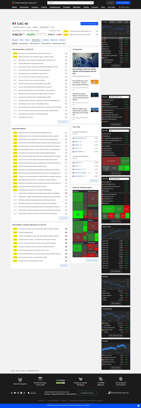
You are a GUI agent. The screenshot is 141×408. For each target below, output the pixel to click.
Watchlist (105, 97)
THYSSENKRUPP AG (109, 184)
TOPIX (105, 57)
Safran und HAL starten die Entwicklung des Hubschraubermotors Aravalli (38, 159)
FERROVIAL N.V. (108, 199)
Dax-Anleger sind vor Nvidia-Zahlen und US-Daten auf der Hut (81, 31)
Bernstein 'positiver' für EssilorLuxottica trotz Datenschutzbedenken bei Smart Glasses (40, 146)
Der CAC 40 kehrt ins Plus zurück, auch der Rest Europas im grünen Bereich (38, 110)
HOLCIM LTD (107, 134)
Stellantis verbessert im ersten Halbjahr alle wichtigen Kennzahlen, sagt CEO (39, 136)
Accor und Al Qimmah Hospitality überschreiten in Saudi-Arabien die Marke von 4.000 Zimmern (40, 206)
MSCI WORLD (107, 62)
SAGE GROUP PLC (109, 196)
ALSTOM (106, 191)
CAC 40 (106, 44)
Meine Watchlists (115, 124)
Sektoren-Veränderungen (82, 187)
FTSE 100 (106, 46)
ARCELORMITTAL (79, 138)
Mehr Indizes (116, 65)
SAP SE (106, 121)
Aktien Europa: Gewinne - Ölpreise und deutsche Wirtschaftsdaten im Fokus (38, 67)
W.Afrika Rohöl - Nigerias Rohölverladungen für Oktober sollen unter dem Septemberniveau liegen (40, 196)
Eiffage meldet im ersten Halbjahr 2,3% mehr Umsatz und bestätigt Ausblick (38, 139)
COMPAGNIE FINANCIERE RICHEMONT (113, 138)
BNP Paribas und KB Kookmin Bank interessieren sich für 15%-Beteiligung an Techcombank (40, 173)
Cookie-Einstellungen (53, 400)
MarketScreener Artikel (58, 43)
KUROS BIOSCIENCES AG (111, 115)
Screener (95, 7)
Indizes (106, 22)
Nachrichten (24, 7)
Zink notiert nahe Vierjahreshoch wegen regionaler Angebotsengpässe (37, 153)
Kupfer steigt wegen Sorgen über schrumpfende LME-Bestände (35, 190)
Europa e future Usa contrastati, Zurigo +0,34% (31, 261)
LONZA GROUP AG (109, 153)
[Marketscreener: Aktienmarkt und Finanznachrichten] (24, 2)
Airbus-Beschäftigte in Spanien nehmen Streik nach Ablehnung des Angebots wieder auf (40, 149)
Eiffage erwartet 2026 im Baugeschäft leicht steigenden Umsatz (35, 132)
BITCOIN (106, 323)
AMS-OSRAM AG (108, 112)
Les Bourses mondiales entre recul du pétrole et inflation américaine (36, 246)
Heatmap (46, 40)
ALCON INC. (107, 146)
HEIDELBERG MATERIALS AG (112, 186)
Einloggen (111, 2)
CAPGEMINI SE (78, 176)
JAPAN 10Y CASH (109, 359)
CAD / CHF (105, 256)
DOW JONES (107, 51)
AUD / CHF (105, 259)
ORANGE (76, 162)
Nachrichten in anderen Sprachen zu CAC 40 (29, 225)
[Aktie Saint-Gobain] (84, 152)
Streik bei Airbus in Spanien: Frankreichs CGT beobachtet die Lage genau (38, 213)
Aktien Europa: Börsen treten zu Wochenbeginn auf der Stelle (35, 83)
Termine (44, 7)
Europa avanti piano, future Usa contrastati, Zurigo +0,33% (34, 250)
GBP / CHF (105, 245)
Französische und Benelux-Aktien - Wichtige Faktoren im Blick (35, 97)
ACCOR (76, 148)
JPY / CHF (105, 268)
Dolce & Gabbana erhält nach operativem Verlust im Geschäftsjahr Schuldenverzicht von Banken (40, 210)
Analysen (34, 7)
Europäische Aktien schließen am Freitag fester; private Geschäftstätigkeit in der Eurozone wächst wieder (40, 100)
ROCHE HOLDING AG (110, 155)
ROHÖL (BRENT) (107, 295)
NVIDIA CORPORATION (110, 119)
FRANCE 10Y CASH (109, 362)
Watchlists (76, 7)
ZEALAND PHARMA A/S (110, 194)
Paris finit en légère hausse (26, 232)
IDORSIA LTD (107, 104)
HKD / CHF (105, 263)
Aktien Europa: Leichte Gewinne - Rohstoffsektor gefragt (33, 114)
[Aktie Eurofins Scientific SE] (89, 173)
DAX (105, 42)
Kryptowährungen (107, 309)
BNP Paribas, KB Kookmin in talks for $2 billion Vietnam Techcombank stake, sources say (40, 183)
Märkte (14, 7)
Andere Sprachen (46, 43)
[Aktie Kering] (80, 142)
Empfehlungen (55, 7)
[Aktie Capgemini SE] (84, 176)
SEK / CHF (105, 250)
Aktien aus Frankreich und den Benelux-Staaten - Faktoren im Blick (81, 34)
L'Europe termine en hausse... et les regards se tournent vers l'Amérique (37, 239)
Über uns (64, 400)
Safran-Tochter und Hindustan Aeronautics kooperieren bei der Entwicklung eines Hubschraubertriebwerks (40, 143)
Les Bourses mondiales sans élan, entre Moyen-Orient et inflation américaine (39, 236)
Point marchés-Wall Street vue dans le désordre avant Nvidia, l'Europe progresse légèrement (40, 253)
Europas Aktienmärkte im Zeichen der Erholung (31, 63)
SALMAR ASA (107, 182)
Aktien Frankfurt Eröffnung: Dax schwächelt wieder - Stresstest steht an (37, 90)
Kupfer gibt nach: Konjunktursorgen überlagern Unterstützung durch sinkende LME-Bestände (40, 169)
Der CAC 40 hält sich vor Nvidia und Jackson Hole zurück (34, 77)
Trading (86, 7)
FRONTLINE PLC (108, 201)
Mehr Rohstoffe (116, 303)
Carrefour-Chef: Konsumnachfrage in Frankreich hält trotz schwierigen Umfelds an (40, 176)
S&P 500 (106, 49)
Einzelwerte (54, 40)
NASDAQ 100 (107, 53)
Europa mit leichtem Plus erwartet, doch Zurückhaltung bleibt (34, 70)
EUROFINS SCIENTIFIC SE (81, 173)
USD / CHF (105, 243)
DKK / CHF (105, 254)
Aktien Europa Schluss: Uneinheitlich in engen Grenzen (33, 73)
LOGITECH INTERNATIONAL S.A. (113, 140)
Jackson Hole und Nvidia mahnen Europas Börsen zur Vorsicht (35, 87)
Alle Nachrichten (23, 43)
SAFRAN (76, 145)
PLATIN (104, 300)
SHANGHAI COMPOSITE (110, 55)
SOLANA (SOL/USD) (109, 327)
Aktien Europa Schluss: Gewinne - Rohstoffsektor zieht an (34, 104)
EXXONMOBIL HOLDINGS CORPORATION (113, 117)
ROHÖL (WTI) (106, 293)
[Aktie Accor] (80, 148)
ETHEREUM (107, 325)
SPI (105, 40)
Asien (126, 22)
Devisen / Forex (106, 226)
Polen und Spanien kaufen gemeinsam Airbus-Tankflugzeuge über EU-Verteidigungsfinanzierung (40, 156)
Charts (27, 40)
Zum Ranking (93, 180)
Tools (103, 7)
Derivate (62, 40)
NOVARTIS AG (108, 150)
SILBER (104, 297)
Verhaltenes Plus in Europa (26, 117)
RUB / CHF (105, 247)
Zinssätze (105, 341)
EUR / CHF (105, 241)
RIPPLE (106, 332)
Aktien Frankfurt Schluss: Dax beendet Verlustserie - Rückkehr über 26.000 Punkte (40, 107)
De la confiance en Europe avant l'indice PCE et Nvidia (33, 257)
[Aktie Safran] (81, 145)
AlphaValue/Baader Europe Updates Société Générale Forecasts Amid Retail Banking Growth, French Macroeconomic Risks (40, 163)
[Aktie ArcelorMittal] (86, 138)
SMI (105, 37)
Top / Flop (111, 7)
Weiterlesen (64, 265)
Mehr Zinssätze (116, 367)
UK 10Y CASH (108, 364)
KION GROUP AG (108, 188)
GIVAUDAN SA (108, 143)
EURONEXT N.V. (78, 169)
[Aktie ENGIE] (80, 166)
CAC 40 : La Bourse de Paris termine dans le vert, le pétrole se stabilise (37, 243)
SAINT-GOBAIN (78, 151)
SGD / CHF (105, 265)
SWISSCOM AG (108, 148)
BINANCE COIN (108, 330)
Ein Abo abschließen (123, 2)
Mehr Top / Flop (116, 173)
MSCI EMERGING (108, 60)
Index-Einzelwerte (35, 43)
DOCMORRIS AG (108, 110)
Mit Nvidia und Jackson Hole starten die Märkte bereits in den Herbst (36, 93)
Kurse (22, 40)
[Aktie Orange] (81, 163)
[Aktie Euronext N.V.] (85, 170)
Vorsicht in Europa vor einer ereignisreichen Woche (32, 80)
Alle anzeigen (63, 218)
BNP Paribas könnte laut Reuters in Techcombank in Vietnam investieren (37, 180)
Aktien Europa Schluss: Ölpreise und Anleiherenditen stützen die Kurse (37, 60)
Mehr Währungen (115, 271)
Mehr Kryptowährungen (116, 335)
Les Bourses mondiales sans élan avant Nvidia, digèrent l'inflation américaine (39, 229)
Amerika (119, 22)
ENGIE (76, 166)
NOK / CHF (105, 252)
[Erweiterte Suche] (91, 2)
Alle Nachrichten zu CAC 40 (22, 49)
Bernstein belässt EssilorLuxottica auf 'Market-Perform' (33, 166)
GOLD (104, 291)
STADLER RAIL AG (109, 100)
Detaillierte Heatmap (92, 260)
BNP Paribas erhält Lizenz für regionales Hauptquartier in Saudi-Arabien (37, 203)
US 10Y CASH (108, 355)
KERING (76, 141)
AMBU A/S (106, 203)
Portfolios (66, 7)
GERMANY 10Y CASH (110, 357)
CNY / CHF (105, 261)
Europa (112, 22)
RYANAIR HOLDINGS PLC (111, 107)
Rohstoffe (105, 276)
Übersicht (15, 40)
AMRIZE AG (107, 102)
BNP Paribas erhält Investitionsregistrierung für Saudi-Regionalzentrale (37, 200)
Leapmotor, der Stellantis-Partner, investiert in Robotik (33, 186)
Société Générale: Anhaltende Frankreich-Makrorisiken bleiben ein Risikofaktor (39, 193)
